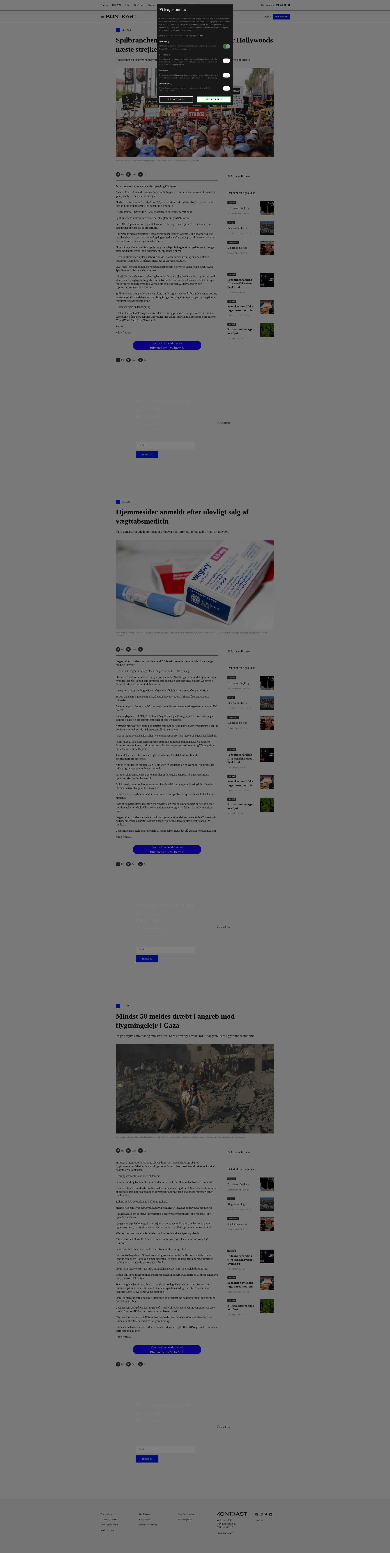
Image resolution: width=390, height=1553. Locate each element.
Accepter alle (214, 99)
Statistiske (163, 71)
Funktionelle (164, 55)
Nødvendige (164, 42)
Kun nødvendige (176, 99)
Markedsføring (165, 84)
